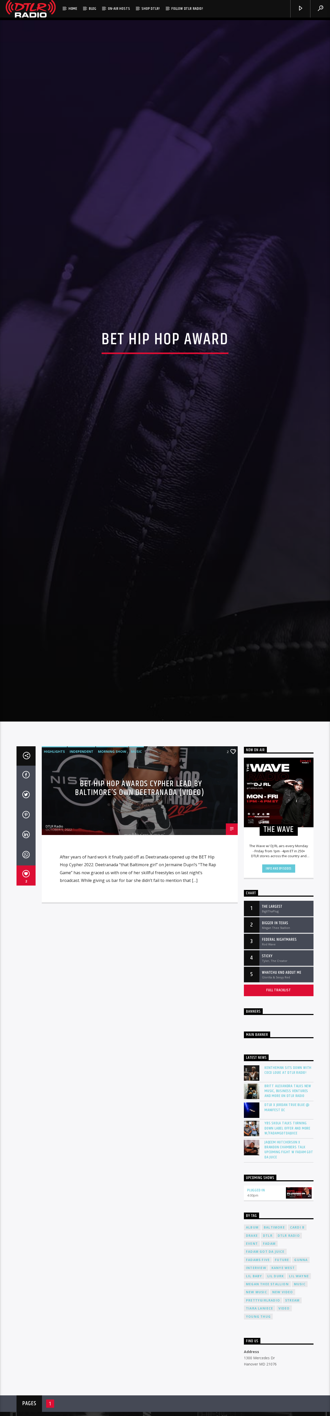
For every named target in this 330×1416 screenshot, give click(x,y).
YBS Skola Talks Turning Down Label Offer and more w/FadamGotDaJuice (287, 1197)
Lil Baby (254, 1345)
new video (282, 1362)
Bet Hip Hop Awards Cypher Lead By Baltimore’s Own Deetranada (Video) (139, 858)
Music (136, 821)
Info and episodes (279, 937)
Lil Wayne (299, 1345)
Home (73, 8)
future (282, 1329)
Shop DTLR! (151, 8)
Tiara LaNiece (259, 1378)
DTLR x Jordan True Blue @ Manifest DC (287, 1177)
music (300, 1353)
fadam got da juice (265, 1321)
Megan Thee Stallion (267, 1353)
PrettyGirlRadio (263, 1370)
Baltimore (274, 1297)
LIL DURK (275, 1345)
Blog (92, 8)
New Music (256, 1362)
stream (292, 1370)
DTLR (268, 1305)
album (252, 1297)
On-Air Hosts (119, 8)
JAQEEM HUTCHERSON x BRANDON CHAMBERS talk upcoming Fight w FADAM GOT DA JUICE (289, 1219)
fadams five (258, 1329)
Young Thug (258, 1386)
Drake (252, 1305)
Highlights (54, 821)
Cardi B (297, 1297)
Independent (81, 821)
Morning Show (112, 821)
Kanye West (283, 1337)
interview (256, 1337)
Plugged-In (256, 1259)
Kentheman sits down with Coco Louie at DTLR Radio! (288, 1139)
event (252, 1313)
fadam (269, 1313)
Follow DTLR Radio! (187, 8)
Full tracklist (278, 1059)
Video (284, 1378)
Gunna (301, 1329)
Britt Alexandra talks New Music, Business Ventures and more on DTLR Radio (288, 1160)
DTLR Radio (54, 895)
